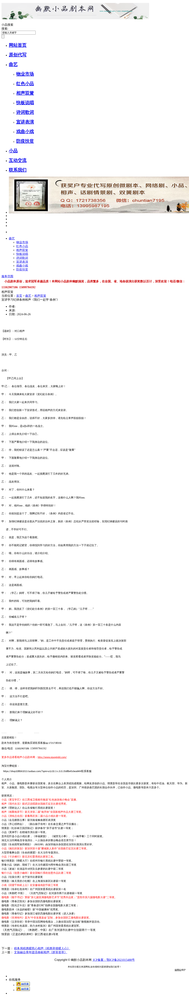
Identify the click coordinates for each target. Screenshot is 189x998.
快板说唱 (25, 102)
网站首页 (18, 45)
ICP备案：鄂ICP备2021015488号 (113, 959)
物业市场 (25, 74)
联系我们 (18, 170)
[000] (10, 222)
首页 (19, 295)
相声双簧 (25, 93)
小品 (13, 150)
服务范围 (7, 276)
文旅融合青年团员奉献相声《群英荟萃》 (40, 952)
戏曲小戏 (25, 131)
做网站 (178, 970)
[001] (10, 215)
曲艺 (13, 64)
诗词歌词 (25, 112)
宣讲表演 (25, 121)
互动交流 (18, 160)
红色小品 (25, 83)
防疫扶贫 (25, 141)
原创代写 (18, 54)
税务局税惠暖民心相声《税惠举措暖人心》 (42, 948)
